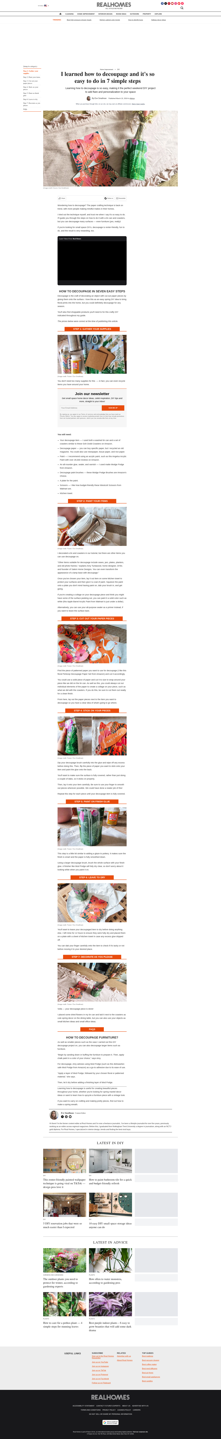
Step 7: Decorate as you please (31, 104)
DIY (118, 69)
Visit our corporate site (140, 1432)
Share (63, 198)
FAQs (25, 109)
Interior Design (105, 14)
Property (147, 14)
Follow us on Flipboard (101, 1383)
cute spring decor (65, 1018)
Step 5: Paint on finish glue (31, 94)
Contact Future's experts (108, 1406)
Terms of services (87, 414)
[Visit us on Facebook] (162, 3)
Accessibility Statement (84, 1406)
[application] (92, 260)
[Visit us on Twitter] (165, 3)
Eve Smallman (101, 98)
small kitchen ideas (66, 1021)
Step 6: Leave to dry (30, 99)
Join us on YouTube (100, 1362)
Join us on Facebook (100, 1379)
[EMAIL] (71, 1116)
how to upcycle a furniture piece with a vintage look (101, 1095)
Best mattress (147, 1356)
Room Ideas (121, 14)
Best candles (147, 1381)
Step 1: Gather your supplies (30, 72)
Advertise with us (124, 1356)
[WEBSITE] (67, 1116)
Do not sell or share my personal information (110, 1414)
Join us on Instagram (100, 1366)
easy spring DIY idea (109, 299)
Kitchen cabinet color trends (110, 20)
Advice (132, 98)
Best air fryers (147, 1373)
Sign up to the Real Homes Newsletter (103, 1357)
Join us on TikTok (99, 1370)
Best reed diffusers (149, 1369)
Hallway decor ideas (158, 20)
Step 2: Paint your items (31, 77)
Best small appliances (151, 1377)
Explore (158, 14)
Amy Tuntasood (94, 566)
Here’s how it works (138, 104)
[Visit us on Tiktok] (182, 3)
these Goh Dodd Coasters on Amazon (94, 444)
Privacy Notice (65, 416)
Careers (136, 1410)
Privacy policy (109, 1410)
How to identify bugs (135, 20)
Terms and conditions (91, 1410)
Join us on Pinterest (100, 1375)
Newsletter (122, 198)
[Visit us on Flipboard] (179, 3)
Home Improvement (86, 14)
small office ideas (88, 1021)
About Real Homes (124, 1360)
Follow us (110, 198)
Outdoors (134, 14)
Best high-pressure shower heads (79, 20)
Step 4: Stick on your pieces (30, 88)
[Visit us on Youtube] (172, 3)
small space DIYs (84, 227)
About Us (126, 1406)
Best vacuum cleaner (150, 1360)
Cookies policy (124, 1410)
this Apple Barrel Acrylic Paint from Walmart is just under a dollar (93, 601)
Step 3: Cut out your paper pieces (30, 82)
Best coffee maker (149, 1364)
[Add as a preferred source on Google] (110, 1422)
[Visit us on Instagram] (175, 3)
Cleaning (69, 14)
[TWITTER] (63, 1116)
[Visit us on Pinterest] (169, 3)
